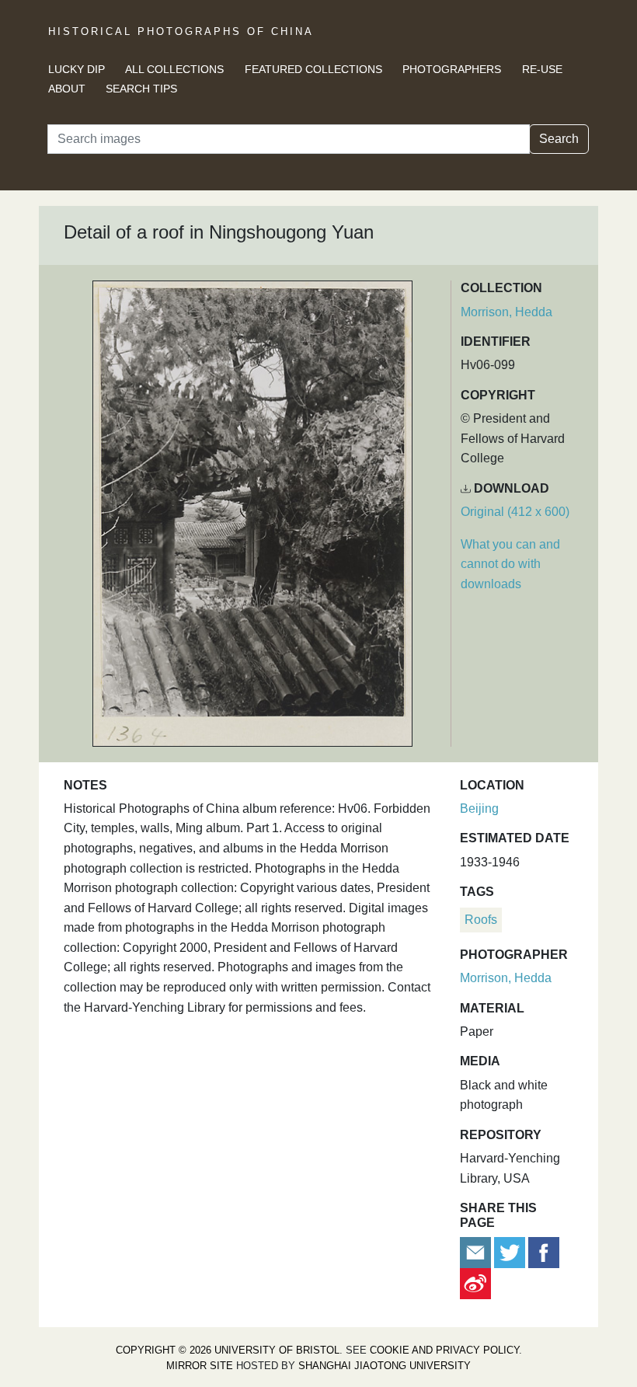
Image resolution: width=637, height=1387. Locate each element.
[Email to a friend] (477, 1251)
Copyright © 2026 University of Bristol (227, 1350)
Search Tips (141, 88)
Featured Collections (313, 69)
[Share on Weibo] (475, 1282)
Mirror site (199, 1365)
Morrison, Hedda (506, 312)
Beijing (479, 808)
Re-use (542, 69)
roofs (481, 919)
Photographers (451, 69)
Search (559, 138)
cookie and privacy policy (444, 1350)
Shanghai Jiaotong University (384, 1365)
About (66, 88)
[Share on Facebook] (543, 1251)
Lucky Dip (76, 69)
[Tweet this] (511, 1251)
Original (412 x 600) (515, 511)
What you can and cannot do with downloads (510, 564)
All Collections (174, 69)
